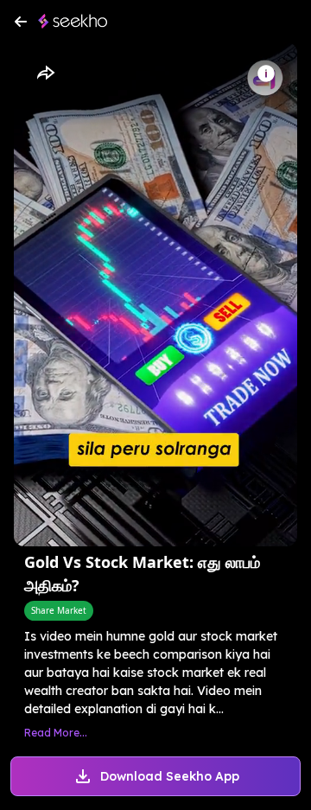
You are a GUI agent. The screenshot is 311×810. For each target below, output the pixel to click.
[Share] (45, 73)
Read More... (55, 732)
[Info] (266, 73)
